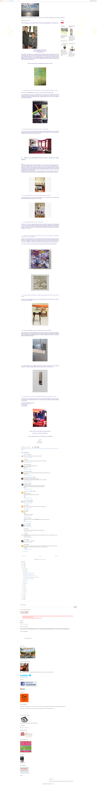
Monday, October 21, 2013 (28, 531)
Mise (24, 459)
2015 (23, 564)
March (24, 590)
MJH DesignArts (26, 517)
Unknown (25, 505)
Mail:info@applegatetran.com (26, 403)
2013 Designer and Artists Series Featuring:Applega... (31, 577)
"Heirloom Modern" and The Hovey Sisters (29, 575)
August (24, 583)
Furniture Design (43, 448)
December (25, 568)
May (24, 587)
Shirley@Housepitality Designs (29, 477)
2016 (23, 563)
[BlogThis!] (35, 447)
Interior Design (48, 448)
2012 (23, 593)
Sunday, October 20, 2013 (28, 507)
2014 (23, 566)
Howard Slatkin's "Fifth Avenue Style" (29, 572)
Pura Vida (25, 539)
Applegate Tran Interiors (27, 448)
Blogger (53, 783)
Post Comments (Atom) (42, 559)
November (25, 570)
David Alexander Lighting (37, 448)
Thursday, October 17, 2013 (28, 457)
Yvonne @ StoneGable (27, 500)
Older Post (56, 556)
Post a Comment (25, 551)
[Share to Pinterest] (38, 447)
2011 (23, 595)
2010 (23, 596)
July (24, 584)
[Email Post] (32, 447)
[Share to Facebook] (37, 447)
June (24, 586)
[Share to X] (36, 447)
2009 (23, 597)
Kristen (25, 528)
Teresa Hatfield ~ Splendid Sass (29, 491)
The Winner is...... (25, 580)
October (24, 571)
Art (31, 448)
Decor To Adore (26, 523)
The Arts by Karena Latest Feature (28, 574)
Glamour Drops (26, 454)
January (24, 591)
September (25, 581)
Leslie (25, 533)
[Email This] (34, 447)
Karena (25, 509)
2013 (23, 567)
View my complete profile (24, 624)
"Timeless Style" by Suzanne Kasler (28, 578)
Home (40, 556)
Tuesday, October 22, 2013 (28, 542)
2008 (23, 599)
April (24, 589)
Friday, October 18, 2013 (27, 462)
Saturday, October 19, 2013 (28, 489)
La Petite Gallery (26, 483)
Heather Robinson (27, 471)
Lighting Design (53, 448)
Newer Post (23, 556)
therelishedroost (26, 464)
